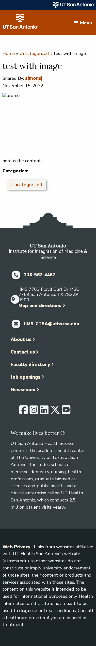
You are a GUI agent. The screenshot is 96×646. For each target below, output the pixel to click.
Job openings (25, 377)
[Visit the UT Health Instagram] (34, 412)
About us (21, 339)
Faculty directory (30, 364)
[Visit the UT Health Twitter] (55, 412)
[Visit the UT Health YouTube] (66, 412)
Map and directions (39, 305)
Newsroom (23, 390)
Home (8, 53)
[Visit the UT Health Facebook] (23, 412)
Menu (86, 23)
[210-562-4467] (16, 275)
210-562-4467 (39, 275)
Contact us (23, 352)
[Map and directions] (13, 299)
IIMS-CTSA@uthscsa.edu (51, 324)
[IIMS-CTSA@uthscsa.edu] (16, 324)
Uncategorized (34, 53)
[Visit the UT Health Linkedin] (44, 412)
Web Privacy (16, 547)
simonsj (33, 78)
